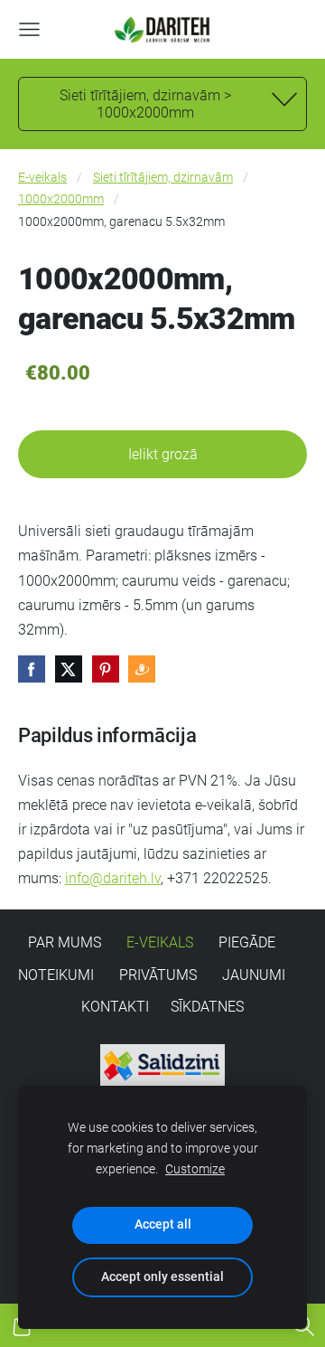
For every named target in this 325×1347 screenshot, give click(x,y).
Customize (195, 1169)
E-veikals (42, 177)
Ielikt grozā (163, 454)
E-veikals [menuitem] (159, 942)
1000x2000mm (61, 199)
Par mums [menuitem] (64, 942)
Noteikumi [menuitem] (56, 975)
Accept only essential (162, 1277)
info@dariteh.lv (113, 878)
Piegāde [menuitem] (246, 942)
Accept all (163, 1224)
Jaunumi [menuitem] (253, 975)
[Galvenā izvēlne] (29, 29)
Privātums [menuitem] (158, 975)
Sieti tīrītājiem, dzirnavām (163, 177)
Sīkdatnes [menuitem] (207, 1006)
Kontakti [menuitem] (115, 1006)
